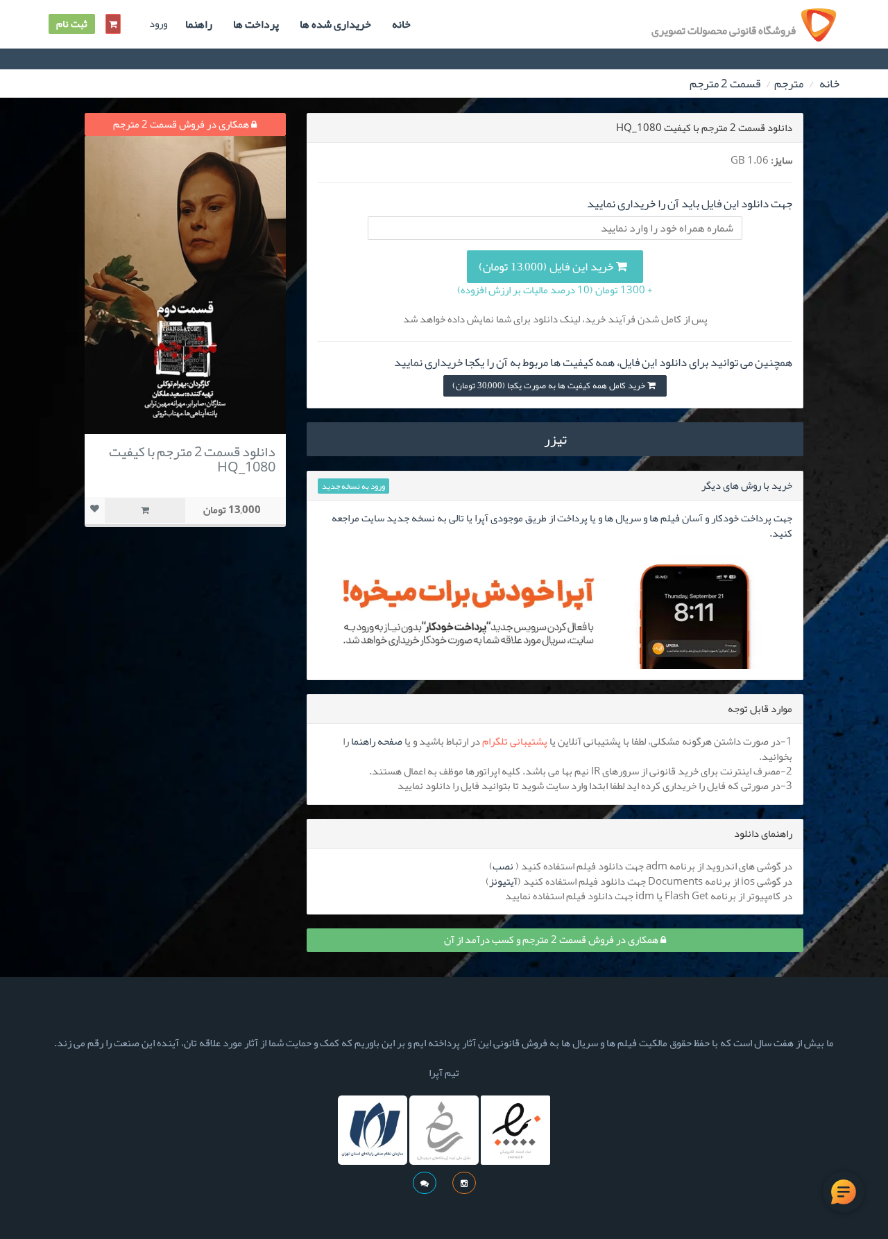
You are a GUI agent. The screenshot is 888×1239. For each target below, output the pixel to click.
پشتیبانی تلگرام (514, 741)
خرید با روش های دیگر (746, 485)
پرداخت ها (256, 24)
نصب (503, 866)
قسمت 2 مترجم (725, 83)
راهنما (198, 24)
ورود (158, 24)
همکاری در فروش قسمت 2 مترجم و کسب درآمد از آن (552, 939)
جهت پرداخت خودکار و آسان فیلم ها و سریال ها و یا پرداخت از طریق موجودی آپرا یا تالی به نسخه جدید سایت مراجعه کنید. (562, 525)
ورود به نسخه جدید (353, 486)
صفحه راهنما (376, 741)
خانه (401, 24)
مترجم (788, 83)
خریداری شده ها (335, 24)
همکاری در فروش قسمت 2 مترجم (182, 124)
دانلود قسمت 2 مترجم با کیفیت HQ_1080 (192, 458)
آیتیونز (503, 881)
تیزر (555, 439)
